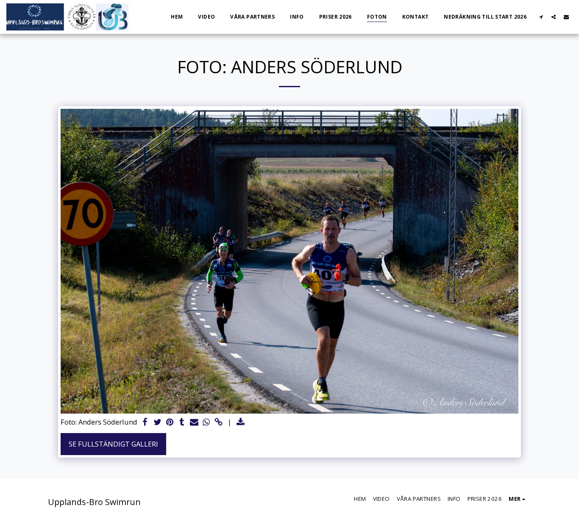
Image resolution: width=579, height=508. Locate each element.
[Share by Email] (194, 422)
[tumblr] (182, 422)
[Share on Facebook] (145, 422)
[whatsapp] (206, 422)
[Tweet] (157, 422)
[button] (541, 16)
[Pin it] (169, 422)
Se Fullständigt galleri (113, 444)
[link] (218, 422)
